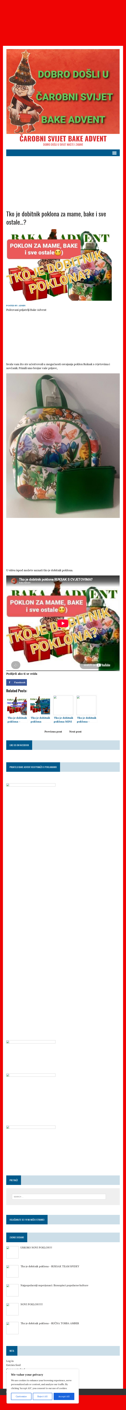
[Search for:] (59, 1196)
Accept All (64, 1396)
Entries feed (13, 1365)
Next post (75, 731)
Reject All (42, 1396)
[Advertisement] (63, 23)
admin (22, 305)
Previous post (53, 731)
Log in (10, 1361)
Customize (21, 1396)
